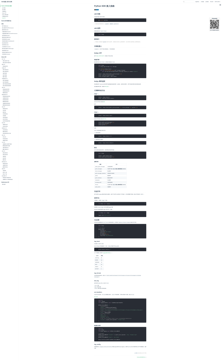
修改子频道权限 (5, 82)
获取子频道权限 (5, 80)
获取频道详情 (5, 66)
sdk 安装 (3, 8)
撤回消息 (4, 112)
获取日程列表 (5, 152)
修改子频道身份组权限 (7, 85)
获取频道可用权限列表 (7, 177)
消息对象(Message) (6, 39)
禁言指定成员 (5, 138)
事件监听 (4, 184)
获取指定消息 (5, 108)
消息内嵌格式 (5, 117)
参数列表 (104, 118)
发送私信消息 (5, 126)
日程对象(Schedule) (6, 54)
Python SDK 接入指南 (6, 5)
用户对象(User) (5, 26)
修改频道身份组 (5, 99)
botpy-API (4, 13)
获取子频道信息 (5, 69)
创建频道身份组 (5, 98)
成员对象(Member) (6, 35)
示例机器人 (4, 11)
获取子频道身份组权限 (7, 83)
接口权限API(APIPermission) (8, 27)
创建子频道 (5, 73)
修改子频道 (5, 75)
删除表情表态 (5, 131)
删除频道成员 (5, 92)
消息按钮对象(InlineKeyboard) (8, 41)
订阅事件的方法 (5, 16)
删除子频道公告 (5, 149)
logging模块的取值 (107, 252)
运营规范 (207, 1)
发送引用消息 (5, 119)
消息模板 (4, 115)
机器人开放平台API (100, 55)
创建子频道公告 (5, 147)
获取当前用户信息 (6, 60)
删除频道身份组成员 (6, 105)
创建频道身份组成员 (6, 103)
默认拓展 (96, 296)
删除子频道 (5, 76)
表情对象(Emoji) (5, 50)
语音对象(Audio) (5, 44)
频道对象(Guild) (5, 29)
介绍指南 (202, 1)
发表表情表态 (5, 129)
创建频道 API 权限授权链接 (8, 179)
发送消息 (4, 110)
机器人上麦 (5, 172)
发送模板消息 (5, 113)
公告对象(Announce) (6, 46)
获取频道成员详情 (6, 89)
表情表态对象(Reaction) (7, 52)
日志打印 (4, 18)
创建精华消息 (5, 165)
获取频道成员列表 (6, 90)
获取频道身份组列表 (6, 96)
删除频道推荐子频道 (6, 145)
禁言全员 (4, 136)
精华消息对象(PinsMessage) (8, 48)
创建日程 (4, 156)
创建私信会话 (5, 124)
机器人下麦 (5, 174)
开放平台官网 (218, 1)
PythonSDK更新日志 (6, 20)
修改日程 (4, 158)
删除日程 (4, 159)
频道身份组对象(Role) (6, 37)
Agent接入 (197, 1)
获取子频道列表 (5, 71)
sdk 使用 (3, 9)
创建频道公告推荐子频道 (7, 144)
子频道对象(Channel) (6, 31)
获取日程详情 (5, 154)
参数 (104, 101)
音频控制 (4, 170)
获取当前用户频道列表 (7, 62)
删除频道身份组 (5, 101)
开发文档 (211, 1)
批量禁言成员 (5, 140)
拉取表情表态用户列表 (7, 133)
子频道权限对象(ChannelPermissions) (9, 33)
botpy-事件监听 (5, 14)
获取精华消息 (5, 163)
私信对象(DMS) (5, 42)
